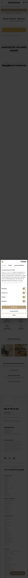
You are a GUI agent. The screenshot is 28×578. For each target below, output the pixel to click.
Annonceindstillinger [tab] (19, 265)
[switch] (24, 293)
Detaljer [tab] (10, 265)
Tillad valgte (14, 311)
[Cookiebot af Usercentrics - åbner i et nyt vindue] (20, 262)
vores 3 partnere (8, 272)
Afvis (14, 315)
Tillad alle (14, 307)
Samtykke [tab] (4, 265)
